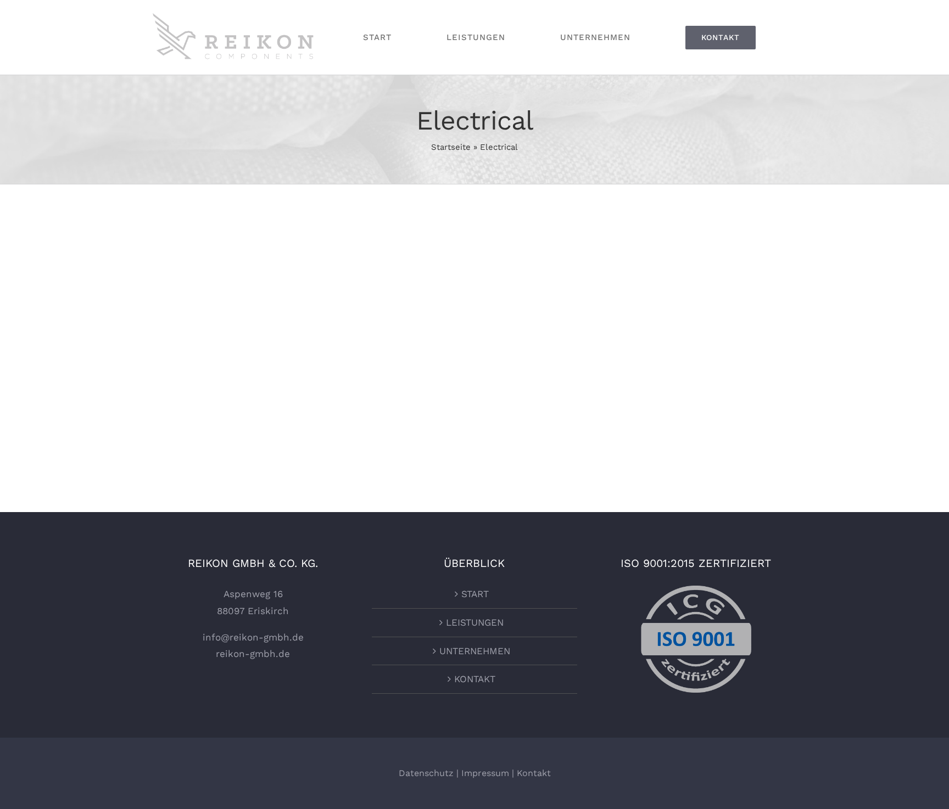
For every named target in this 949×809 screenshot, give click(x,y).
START (475, 593)
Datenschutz (426, 773)
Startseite (451, 147)
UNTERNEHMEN (474, 650)
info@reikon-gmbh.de (253, 637)
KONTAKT (474, 678)
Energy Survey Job (220, 269)
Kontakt (534, 773)
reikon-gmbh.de (253, 653)
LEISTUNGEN (475, 622)
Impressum (485, 773)
